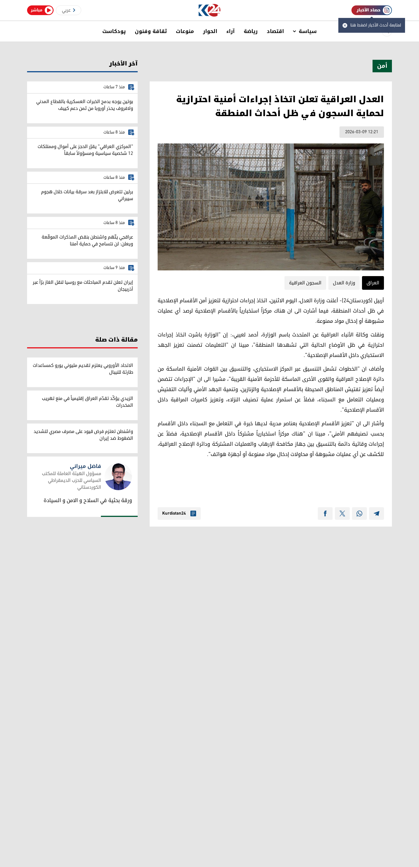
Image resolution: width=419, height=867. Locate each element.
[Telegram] (376, 513)
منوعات (185, 31)
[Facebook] (325, 513)
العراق (373, 283)
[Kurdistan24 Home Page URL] (210, 10)
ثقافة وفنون (151, 31)
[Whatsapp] (359, 513)
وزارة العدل (344, 283)
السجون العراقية (305, 283)
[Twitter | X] (342, 513)
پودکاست (114, 31)
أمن (382, 66)
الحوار (210, 31)
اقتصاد (275, 31)
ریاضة (251, 31)
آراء (230, 31)
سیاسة (308, 31)
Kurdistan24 (174, 513)
